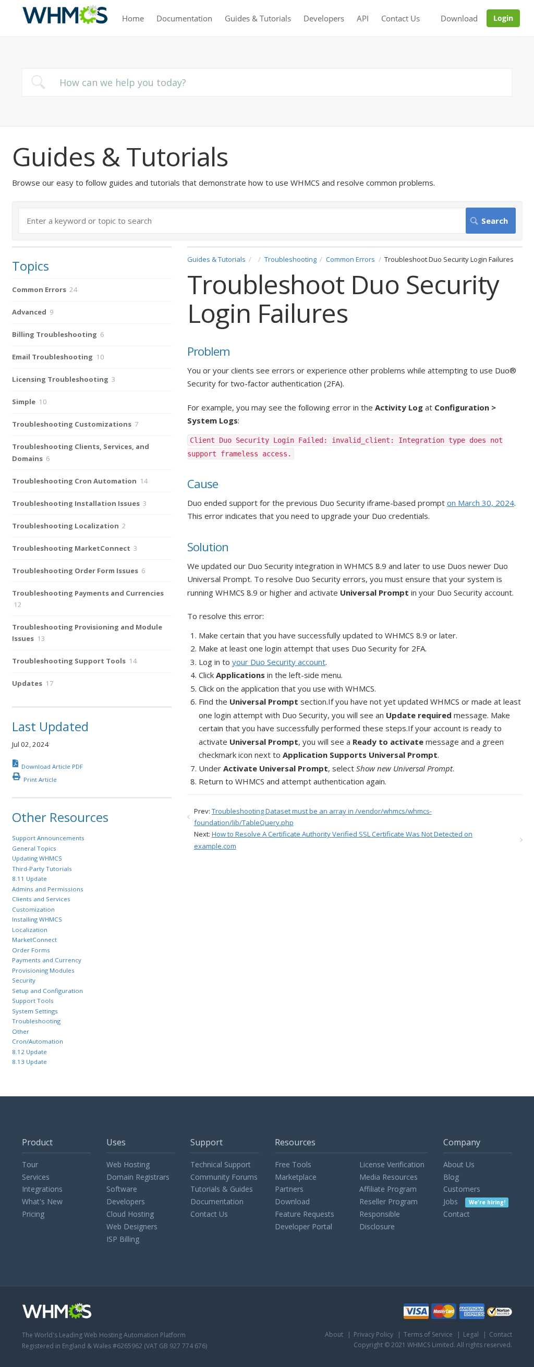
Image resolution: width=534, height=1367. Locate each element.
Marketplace (296, 1177)
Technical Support (220, 1164)
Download (459, 18)
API (363, 18)
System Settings (35, 1011)
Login (503, 18)
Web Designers (131, 1226)
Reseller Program (388, 1201)
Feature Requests (304, 1214)
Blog (451, 1177)
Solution (207, 547)
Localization (29, 930)
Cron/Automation (37, 1041)
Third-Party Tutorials (42, 869)
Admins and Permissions (47, 889)
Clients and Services (41, 899)
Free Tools (293, 1164)
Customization (33, 909)
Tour (30, 1164)
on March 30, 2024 (480, 503)
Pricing (33, 1214)
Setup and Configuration (47, 991)
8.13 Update (29, 1062)
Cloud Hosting (130, 1214)
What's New (42, 1201)
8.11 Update (29, 878)
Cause (202, 484)
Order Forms (31, 950)
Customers (461, 1189)
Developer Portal (303, 1226)
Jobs (474, 1201)
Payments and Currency (46, 960)
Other (20, 1031)
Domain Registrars (137, 1177)
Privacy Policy (373, 1334)
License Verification (391, 1164)
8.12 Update (29, 1052)
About (334, 1334)
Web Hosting (128, 1164)
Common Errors (350, 259)
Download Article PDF (52, 766)
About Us (459, 1164)
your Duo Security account (278, 662)
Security (23, 980)
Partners (289, 1189)
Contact (456, 1214)
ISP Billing (122, 1239)
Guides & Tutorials (258, 18)
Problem (208, 351)
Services (36, 1177)
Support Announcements (48, 838)
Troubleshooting (290, 259)
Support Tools (33, 1001)
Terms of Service (428, 1334)
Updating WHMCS (37, 858)
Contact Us (400, 18)
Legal (471, 1334)
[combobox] (267, 82)
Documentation (184, 18)
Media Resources (388, 1177)
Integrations (42, 1189)
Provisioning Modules (43, 970)
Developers (324, 18)
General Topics (34, 848)
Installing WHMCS (37, 919)
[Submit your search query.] (38, 82)
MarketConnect (34, 939)
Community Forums (224, 1177)
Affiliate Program (388, 1189)
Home (133, 18)
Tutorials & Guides (221, 1189)
